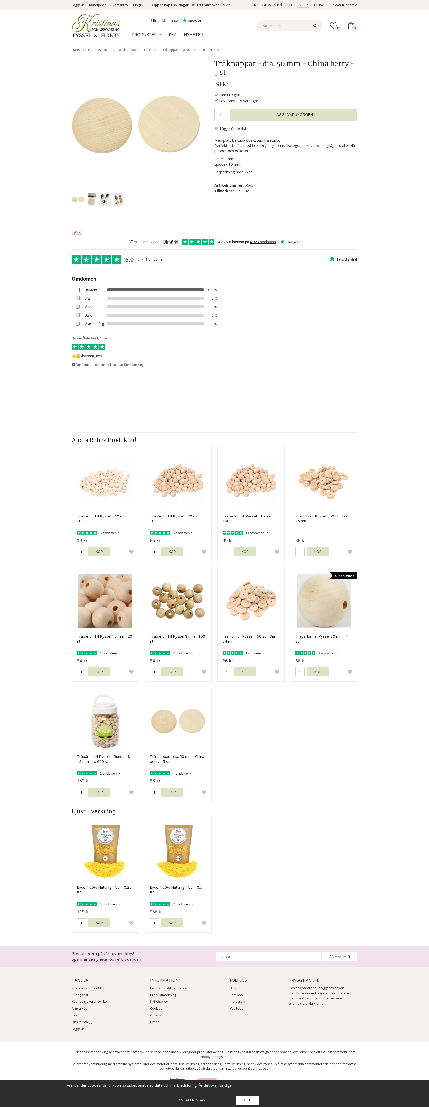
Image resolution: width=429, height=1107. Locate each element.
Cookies (156, 1008)
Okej (248, 1100)
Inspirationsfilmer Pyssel (168, 988)
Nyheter (193, 34)
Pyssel (155, 1022)
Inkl (279, 5)
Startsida (78, 50)
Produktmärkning (163, 995)
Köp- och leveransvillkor (90, 1001)
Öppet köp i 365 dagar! (171, 5)
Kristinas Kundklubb (87, 988)
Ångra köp (79, 1008)
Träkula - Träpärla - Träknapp (136, 50)
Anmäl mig (339, 956)
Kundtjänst (97, 5)
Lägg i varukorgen (293, 114)
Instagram (237, 1001)
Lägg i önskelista (234, 128)
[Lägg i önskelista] (131, 551)
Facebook (237, 995)
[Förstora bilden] (136, 123)
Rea (173, 34)
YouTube (236, 1008)
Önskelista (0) (82, 1022)
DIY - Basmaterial (100, 50)
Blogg (137, 5)
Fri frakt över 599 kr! (213, 5)
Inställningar (191, 1100)
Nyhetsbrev (119, 5)
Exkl (290, 5)
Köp (99, 551)
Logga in (78, 5)
